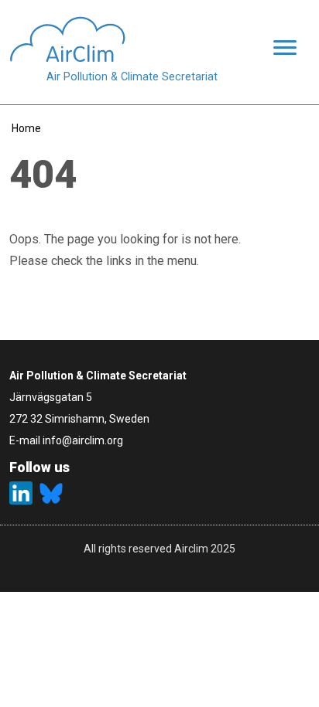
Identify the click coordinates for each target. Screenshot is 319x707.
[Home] (113, 39)
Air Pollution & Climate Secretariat (132, 76)
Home (26, 128)
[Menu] (280, 49)
